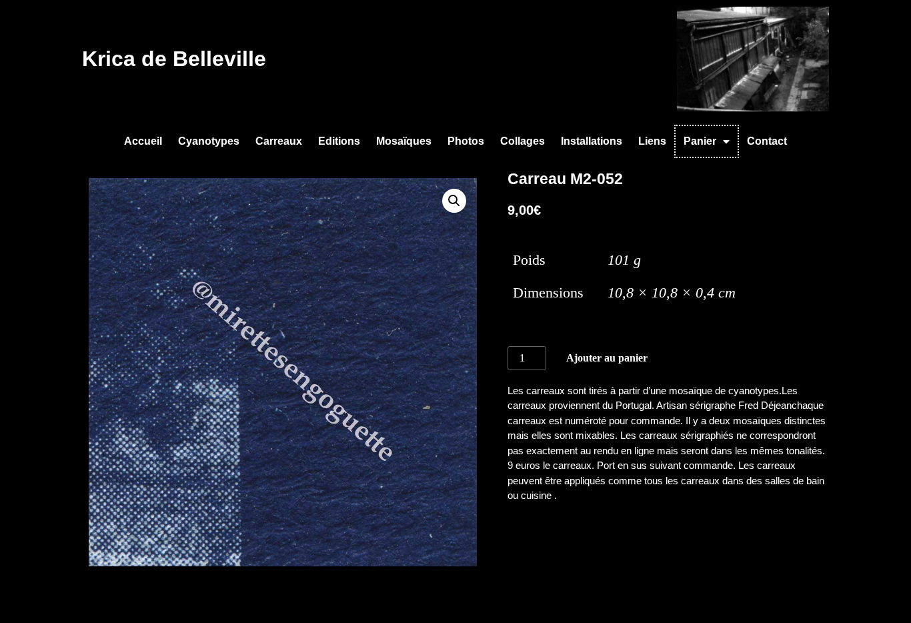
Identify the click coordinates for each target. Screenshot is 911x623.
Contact (767, 141)
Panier (700, 141)
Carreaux (278, 141)
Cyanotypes (208, 141)
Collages (522, 141)
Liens (652, 141)
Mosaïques (403, 141)
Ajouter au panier (607, 358)
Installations (591, 141)
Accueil (143, 141)
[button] (454, 201)
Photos (465, 141)
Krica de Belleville (174, 59)
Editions (339, 141)
